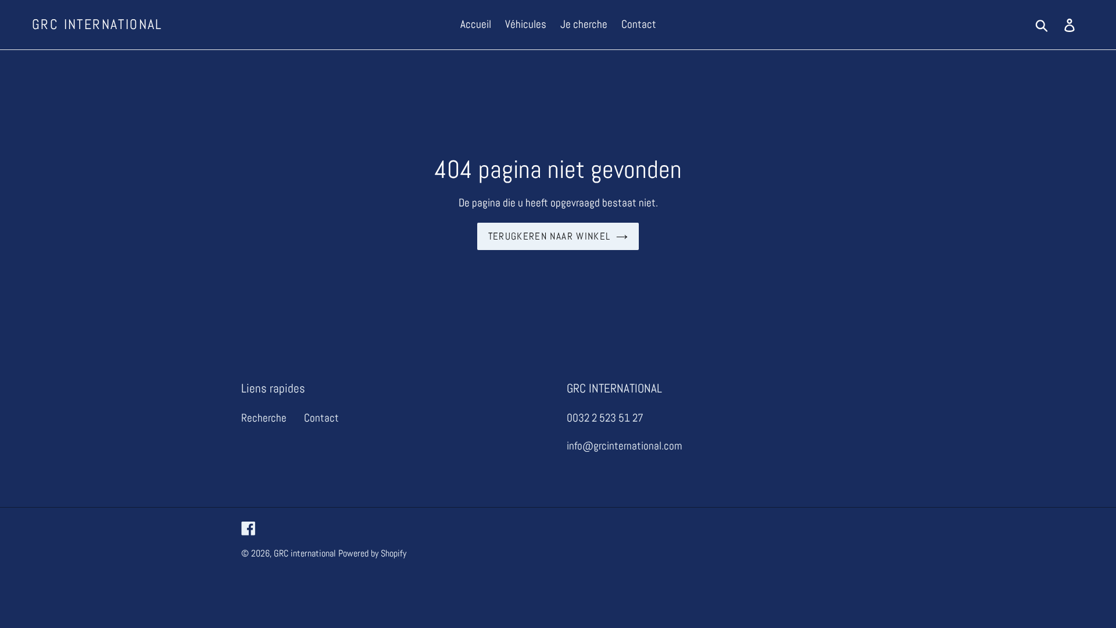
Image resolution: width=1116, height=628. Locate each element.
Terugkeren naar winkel (549, 236)
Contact (321, 418)
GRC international (97, 24)
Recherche (264, 418)
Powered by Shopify (372, 553)
